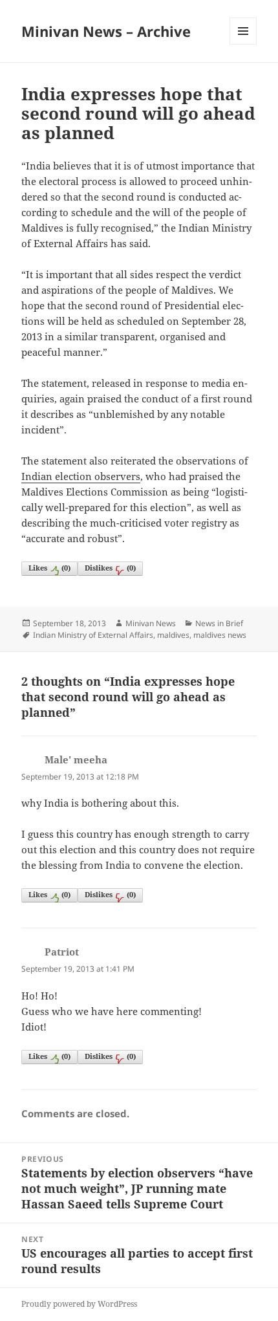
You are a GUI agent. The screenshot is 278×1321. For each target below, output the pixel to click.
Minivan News (150, 623)
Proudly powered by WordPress (79, 1303)
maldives (173, 634)
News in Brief (219, 623)
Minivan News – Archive (106, 31)
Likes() (49, 568)
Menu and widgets (243, 44)
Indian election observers (80, 476)
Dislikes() (110, 568)
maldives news (219, 634)
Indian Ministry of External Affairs (93, 634)
